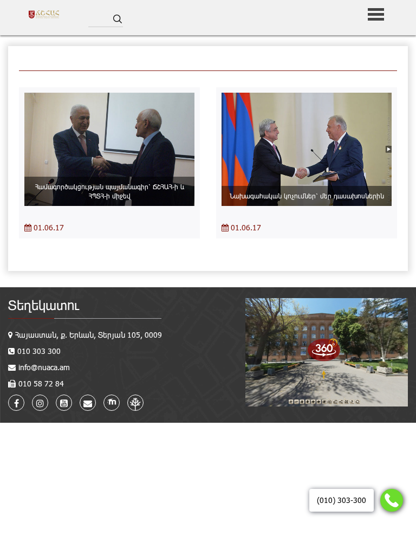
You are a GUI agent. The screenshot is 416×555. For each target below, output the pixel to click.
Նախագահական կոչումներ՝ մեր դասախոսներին (307, 195)
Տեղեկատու (43, 305)
